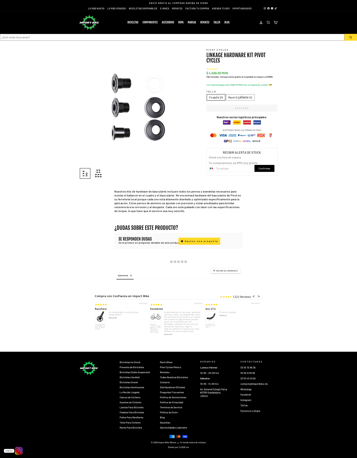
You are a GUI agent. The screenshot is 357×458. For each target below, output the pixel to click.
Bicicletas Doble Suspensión (135, 372)
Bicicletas (132, 22)
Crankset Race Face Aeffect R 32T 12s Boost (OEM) (100, 327)
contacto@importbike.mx (254, 383)
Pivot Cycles (217, 49)
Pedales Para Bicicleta (132, 412)
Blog (227, 22)
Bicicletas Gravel (129, 382)
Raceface (101, 308)
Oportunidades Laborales (173, 427)
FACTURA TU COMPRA (197, 8)
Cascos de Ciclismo (130, 397)
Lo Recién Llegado (130, 392)
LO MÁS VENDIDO (116, 8)
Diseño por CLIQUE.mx (178, 447)
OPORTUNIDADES (242, 8)
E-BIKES (164, 8)
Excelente (156, 308)
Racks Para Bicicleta (131, 427)
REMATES (177, 8)
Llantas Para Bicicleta (131, 407)
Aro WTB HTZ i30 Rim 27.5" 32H (211, 326)
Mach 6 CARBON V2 (240, 97)
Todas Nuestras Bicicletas (174, 377)
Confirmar (264, 168)
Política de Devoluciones (173, 397)
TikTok (244, 405)
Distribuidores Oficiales (172, 387)
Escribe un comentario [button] (227, 270)
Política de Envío (169, 412)
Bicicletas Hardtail (130, 377)
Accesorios (168, 22)
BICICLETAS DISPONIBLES (143, 8)
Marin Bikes (166, 362)
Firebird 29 (216, 97)
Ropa (181, 22)
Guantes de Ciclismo (130, 402)
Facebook (245, 394)
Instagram (245, 400)
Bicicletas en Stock (130, 362)
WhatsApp (246, 389)
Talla (211, 91)
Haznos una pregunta (201, 241)
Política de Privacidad (171, 402)
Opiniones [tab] (123, 275)
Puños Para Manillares (131, 417)
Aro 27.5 (210, 308)
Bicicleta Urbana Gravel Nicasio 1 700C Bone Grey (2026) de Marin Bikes (155, 328)
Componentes (150, 22)
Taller (217, 22)
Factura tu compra (250, 410)
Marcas (192, 22)
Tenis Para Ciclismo (130, 422)
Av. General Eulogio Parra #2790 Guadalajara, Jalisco (213, 392)
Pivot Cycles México (170, 367)
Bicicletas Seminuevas (132, 387)
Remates (204, 22)
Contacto (165, 382)
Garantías (165, 422)
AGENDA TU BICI (221, 8)
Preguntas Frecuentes (172, 392)
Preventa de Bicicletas (132, 367)
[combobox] (172, 37)
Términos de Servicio (171, 407)
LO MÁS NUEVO (96, 8)
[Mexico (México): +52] (212, 168)
